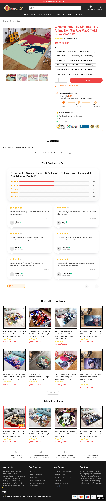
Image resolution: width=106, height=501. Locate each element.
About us (32, 471)
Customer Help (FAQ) (61, 483)
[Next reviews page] (97, 286)
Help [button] (102, 498)
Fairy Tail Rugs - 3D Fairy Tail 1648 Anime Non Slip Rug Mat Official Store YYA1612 (14, 376)
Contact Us (58, 480)
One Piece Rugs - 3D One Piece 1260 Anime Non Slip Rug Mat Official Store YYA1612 (40, 333)
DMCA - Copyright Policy (37, 480)
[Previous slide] (6, 49)
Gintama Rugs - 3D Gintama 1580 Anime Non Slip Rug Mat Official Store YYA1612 (40, 433)
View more (53, 392)
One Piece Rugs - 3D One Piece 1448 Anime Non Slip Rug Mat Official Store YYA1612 (14, 333)
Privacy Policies (34, 477)
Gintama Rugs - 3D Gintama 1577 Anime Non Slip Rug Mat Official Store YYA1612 (91, 433)
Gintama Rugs (15, 21)
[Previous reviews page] (87, 286)
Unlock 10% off (4, 492)
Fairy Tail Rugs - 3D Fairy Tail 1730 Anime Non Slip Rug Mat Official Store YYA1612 (40, 376)
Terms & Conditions (35, 474)
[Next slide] (48, 49)
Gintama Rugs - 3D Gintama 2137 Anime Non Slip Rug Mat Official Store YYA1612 (66, 433)
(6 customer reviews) (70, 39)
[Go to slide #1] (11, 77)
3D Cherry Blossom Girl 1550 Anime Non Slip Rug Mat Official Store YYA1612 (65, 376)
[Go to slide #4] (43, 77)
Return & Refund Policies (63, 477)
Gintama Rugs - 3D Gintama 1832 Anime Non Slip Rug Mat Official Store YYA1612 (91, 333)
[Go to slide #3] (33, 77)
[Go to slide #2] (22, 77)
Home (5, 21)
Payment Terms (60, 474)
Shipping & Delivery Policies (63, 471)
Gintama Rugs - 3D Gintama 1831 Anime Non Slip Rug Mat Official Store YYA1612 (14, 433)
